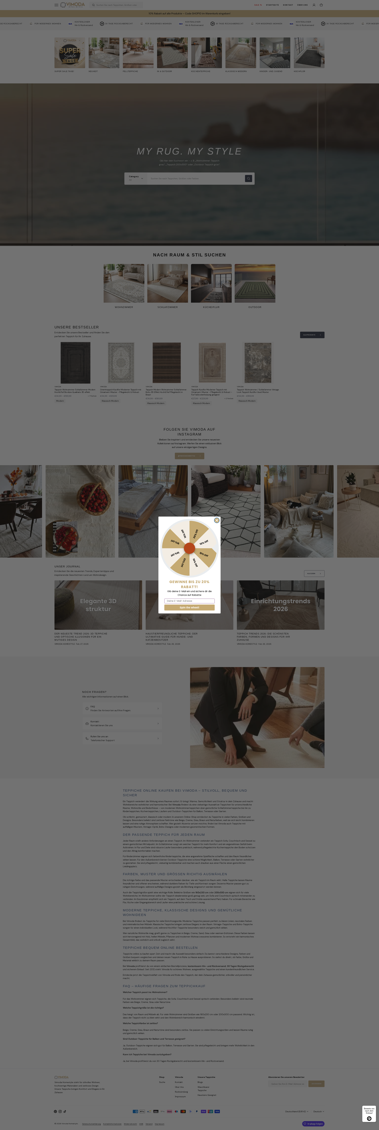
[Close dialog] (216, 520)
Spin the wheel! (189, 607)
